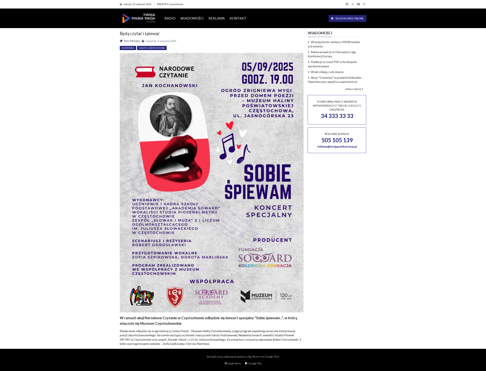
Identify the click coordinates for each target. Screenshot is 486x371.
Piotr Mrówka (132, 40)
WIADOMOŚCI (192, 18)
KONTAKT (238, 18)
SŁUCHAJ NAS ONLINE (349, 18)
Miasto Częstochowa (152, 47)
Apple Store (234, 363)
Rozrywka (128, 47)
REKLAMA (216, 18)
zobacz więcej (353, 88)
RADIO (169, 18)
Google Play (255, 363)
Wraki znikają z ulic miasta (327, 72)
